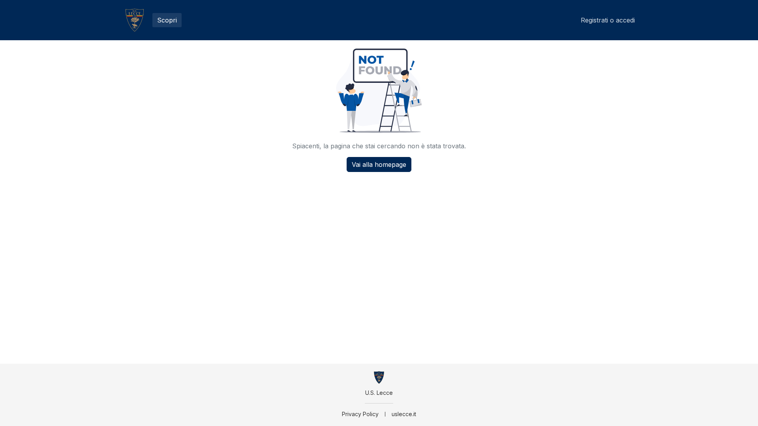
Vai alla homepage (379, 164)
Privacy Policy (360, 414)
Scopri (167, 20)
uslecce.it (404, 414)
